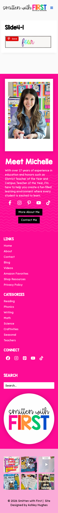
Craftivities (11, 329)
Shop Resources (15, 279)
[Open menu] (51, 7)
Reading (9, 301)
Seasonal (10, 334)
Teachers (10, 340)
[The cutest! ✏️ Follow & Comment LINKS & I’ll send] (11, 464)
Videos (8, 268)
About (8, 251)
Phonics (9, 307)
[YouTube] (38, 202)
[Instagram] (19, 202)
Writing (8, 312)
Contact (9, 257)
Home (8, 245)
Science (9, 323)
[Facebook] (10, 202)
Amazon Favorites (16, 273)
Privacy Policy (13, 285)
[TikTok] (41, 358)
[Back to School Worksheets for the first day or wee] (29, 482)
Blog (7, 262)
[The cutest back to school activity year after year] (29, 464)
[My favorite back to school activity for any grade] (46, 464)
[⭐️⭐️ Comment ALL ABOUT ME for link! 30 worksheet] (11, 482)
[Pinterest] (29, 202)
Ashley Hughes (38, 505)
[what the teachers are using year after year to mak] (46, 482)
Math (7, 318)
